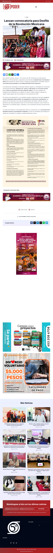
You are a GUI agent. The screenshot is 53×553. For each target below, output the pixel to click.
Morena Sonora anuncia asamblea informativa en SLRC (14, 470)
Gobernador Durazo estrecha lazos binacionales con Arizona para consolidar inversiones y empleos (39, 447)
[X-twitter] (48, 1)
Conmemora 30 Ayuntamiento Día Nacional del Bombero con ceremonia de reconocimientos (14, 446)
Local (27, 17)
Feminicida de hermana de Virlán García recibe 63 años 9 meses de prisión (14, 493)
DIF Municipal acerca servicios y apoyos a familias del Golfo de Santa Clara (14, 424)
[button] (36, 7)
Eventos (28, 216)
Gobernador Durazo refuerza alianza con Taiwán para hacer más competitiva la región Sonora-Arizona (39, 470)
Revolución (33, 216)
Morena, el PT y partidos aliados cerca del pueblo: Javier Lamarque (39, 424)
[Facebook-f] (46, 1)
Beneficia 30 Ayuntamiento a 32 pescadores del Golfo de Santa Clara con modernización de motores (39, 494)
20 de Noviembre (22, 216)
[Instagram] (49, 1)
